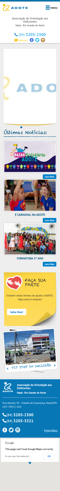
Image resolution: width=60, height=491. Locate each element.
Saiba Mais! (16, 312)
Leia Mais (49, 264)
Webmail (23, 40)
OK (49, 456)
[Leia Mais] (30, 156)
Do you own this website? (17, 456)
